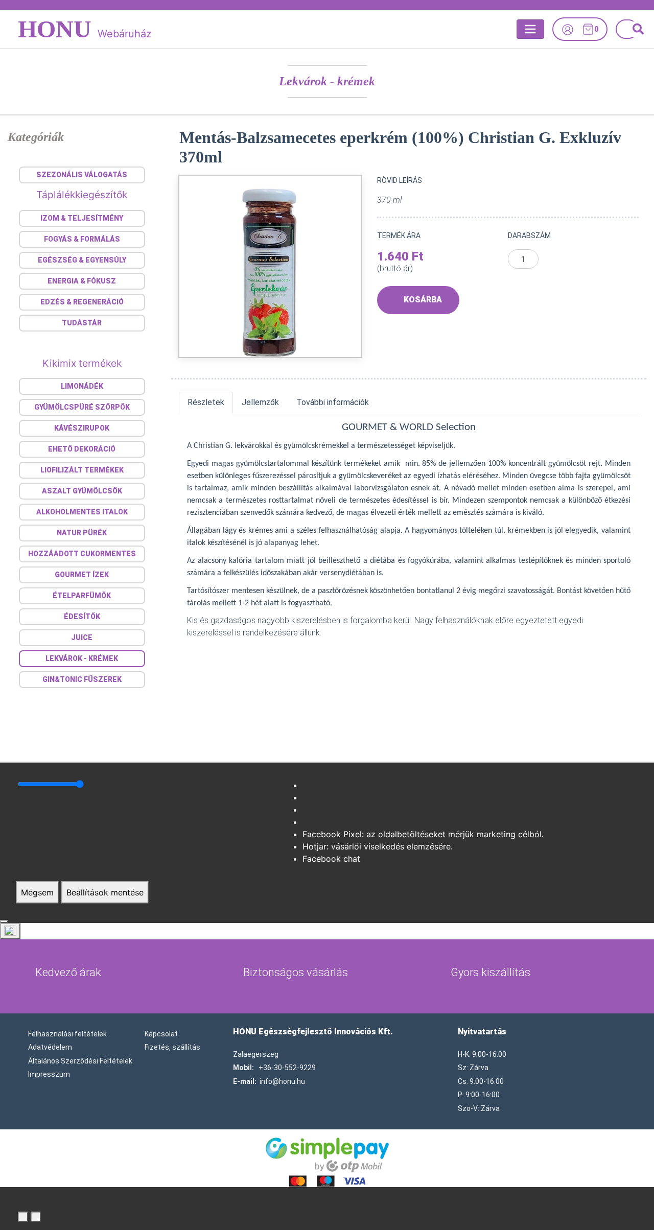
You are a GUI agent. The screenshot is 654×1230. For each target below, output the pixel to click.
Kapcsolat (161, 1034)
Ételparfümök (82, 596)
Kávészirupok (81, 428)
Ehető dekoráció (81, 449)
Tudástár (82, 323)
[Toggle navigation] (530, 29)
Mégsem (37, 892)
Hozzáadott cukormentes (82, 554)
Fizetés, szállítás (172, 1047)
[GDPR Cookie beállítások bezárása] (4, 921)
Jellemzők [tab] (260, 402)
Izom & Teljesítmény (81, 218)
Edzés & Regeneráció (82, 302)
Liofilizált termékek (82, 470)
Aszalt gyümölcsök (82, 491)
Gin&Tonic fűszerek (82, 679)
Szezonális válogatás (81, 175)
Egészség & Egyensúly (82, 260)
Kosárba (423, 299)
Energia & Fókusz (82, 281)
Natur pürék (82, 533)
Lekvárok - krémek (327, 81)
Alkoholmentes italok (82, 512)
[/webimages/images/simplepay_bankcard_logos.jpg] (327, 1161)
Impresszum (49, 1074)
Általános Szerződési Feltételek (80, 1061)
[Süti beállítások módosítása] (10, 931)
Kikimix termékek (82, 363)
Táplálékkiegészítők (81, 194)
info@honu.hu (282, 1081)
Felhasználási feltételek (67, 1034)
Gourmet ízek (82, 575)
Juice (81, 637)
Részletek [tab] (206, 402)
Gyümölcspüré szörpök (82, 407)
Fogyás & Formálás (82, 239)
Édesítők (82, 616)
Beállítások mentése (105, 892)
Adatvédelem (50, 1047)
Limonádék (82, 386)
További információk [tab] (332, 402)
